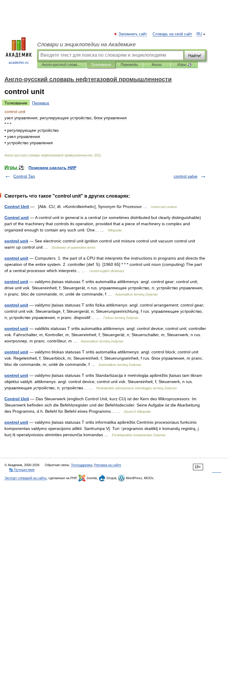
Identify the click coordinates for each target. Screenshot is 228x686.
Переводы (129, 65)
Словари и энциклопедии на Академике (86, 44)
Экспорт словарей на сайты (25, 478)
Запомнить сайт (133, 34)
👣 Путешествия (21, 469)
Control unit (16, 217)
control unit (16, 241)
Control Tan (24, 176)
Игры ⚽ (184, 65)
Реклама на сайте (107, 465)
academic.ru (18, 63)
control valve (185, 176)
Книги (157, 65)
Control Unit (16, 206)
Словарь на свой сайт (172, 34)
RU (199, 34)
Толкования (101, 65)
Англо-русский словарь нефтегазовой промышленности (62, 65)
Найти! (194, 55)
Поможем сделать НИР (52, 167)
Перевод (40, 103)
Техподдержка (81, 465)
